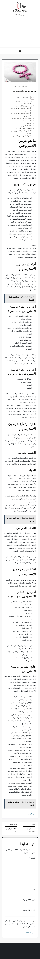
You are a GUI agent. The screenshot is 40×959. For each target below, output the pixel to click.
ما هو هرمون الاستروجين (23, 101)
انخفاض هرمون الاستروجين (23, 128)
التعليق (32, 858)
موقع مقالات (20, 11)
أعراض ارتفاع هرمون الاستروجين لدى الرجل (20, 114)
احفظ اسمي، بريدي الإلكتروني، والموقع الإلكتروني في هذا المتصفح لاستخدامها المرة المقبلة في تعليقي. (20, 924)
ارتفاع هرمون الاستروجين (23, 106)
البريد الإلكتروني (29, 900)
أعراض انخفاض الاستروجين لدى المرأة (21, 132)
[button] (20, 51)
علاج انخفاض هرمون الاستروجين (21, 136)
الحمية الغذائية (26, 121)
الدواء (29, 123)
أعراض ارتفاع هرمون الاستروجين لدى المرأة (20, 109)
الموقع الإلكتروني (29, 910)
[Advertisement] (20, 32)
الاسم (32, 889)
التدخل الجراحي (26, 126)
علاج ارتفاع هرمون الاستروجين (22, 118)
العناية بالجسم (32, 814)
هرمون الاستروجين (25, 103)
